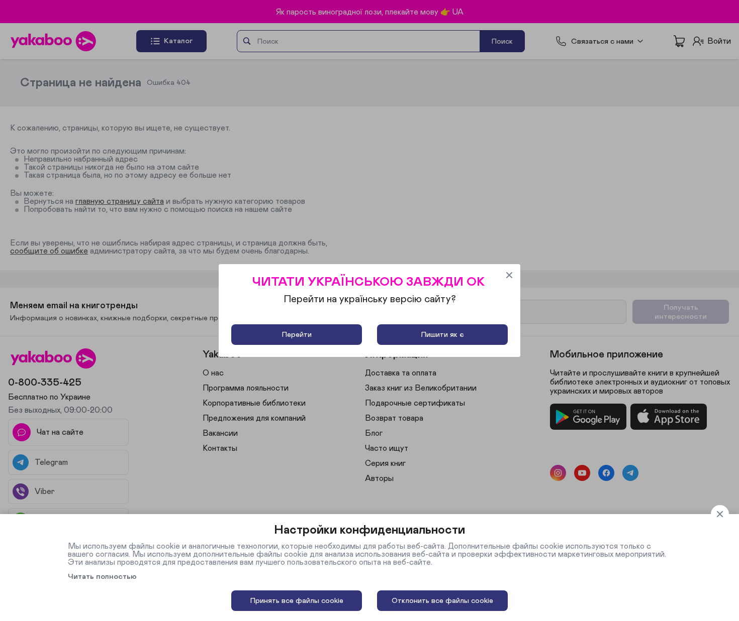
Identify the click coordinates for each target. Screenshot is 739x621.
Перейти (297, 334)
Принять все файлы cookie (296, 600)
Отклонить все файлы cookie (442, 600)
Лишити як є (442, 334)
